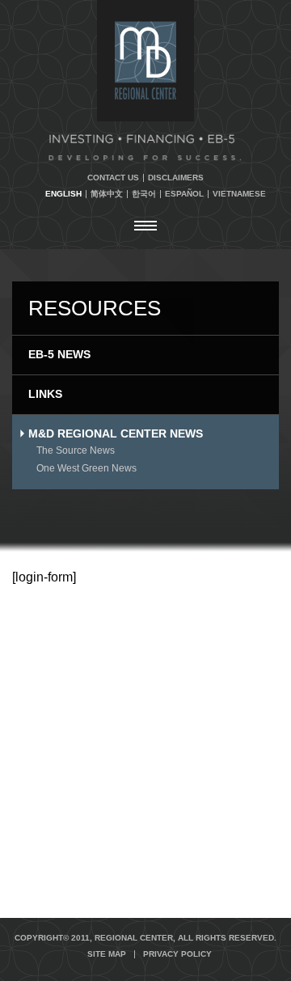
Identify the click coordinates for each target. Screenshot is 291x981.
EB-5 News (59, 354)
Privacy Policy (177, 954)
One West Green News (86, 468)
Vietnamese (239, 194)
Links (45, 393)
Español (184, 194)
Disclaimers (176, 178)
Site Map (106, 954)
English (63, 194)
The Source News (75, 450)
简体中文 (107, 194)
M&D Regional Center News (115, 433)
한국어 (144, 194)
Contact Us (113, 178)
